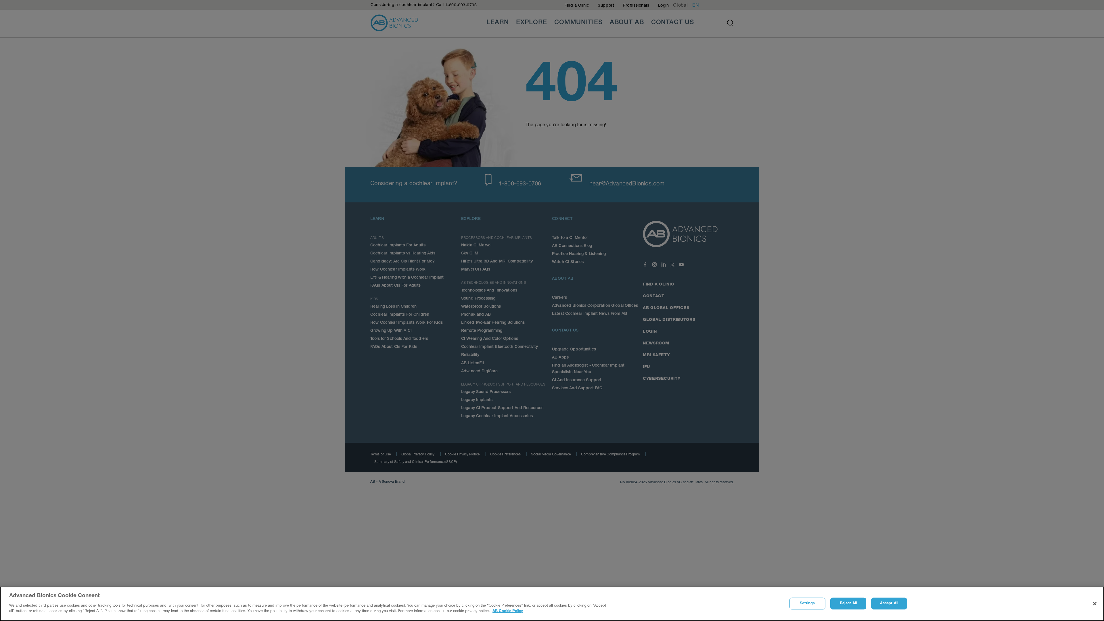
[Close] (1094, 603)
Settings (807, 603)
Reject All (848, 603)
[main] (552, 604)
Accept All (889, 603)
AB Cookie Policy (507, 611)
